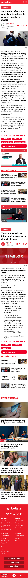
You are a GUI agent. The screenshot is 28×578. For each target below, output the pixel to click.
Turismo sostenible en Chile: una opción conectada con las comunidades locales (12, 446)
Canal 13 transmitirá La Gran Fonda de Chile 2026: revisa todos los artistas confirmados (18, 183)
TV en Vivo (14, 562)
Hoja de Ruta (5, 543)
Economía (18, 523)
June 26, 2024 (18, 317)
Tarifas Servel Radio (5, 552)
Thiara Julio (9, 243)
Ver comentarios (9, 146)
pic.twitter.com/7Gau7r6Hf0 (12, 333)
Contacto (18, 538)
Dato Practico (19, 520)
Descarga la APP (14, 566)
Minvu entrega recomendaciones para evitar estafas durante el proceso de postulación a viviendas (9, 175)
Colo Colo (4, 520)
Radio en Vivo (14, 559)
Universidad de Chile (5, 526)
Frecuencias (18, 540)
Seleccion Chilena (6, 523)
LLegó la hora (5, 536)
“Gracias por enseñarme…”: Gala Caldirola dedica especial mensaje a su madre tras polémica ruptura (13, 470)
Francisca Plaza (10, 24)
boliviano (6, 138)
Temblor (6, 348)
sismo (17, 345)
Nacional (6, 7)
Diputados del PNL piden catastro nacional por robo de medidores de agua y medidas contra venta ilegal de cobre (13, 495)
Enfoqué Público (6, 540)
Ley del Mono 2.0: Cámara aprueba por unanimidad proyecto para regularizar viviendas (8, 191)
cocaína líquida (7, 142)
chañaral (16, 138)
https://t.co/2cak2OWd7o (11, 331)
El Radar (3, 538)
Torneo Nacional (6, 529)
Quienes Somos (19, 536)
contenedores (20, 142)
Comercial (4, 549)
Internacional (19, 525)
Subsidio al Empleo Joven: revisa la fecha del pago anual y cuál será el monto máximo (13, 422)
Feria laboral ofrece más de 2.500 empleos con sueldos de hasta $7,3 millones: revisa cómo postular (18, 200)
